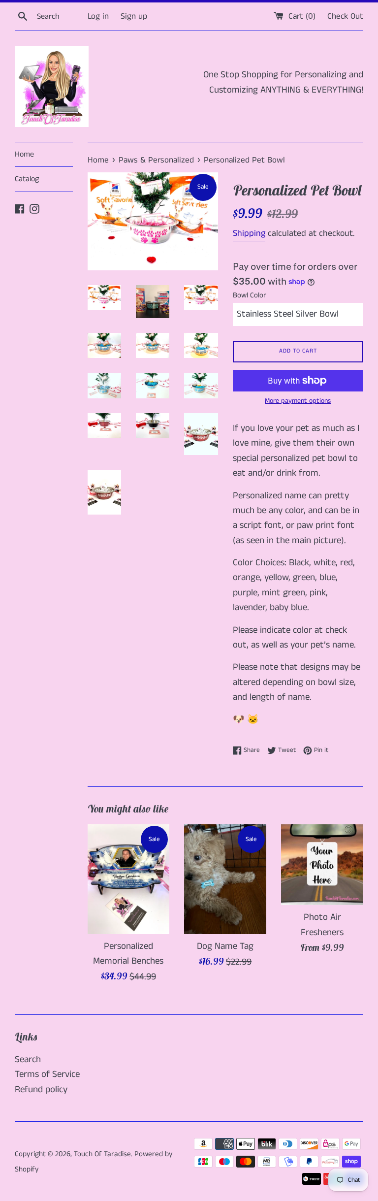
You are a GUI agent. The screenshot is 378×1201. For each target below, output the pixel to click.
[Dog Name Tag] (225, 879)
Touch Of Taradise (102, 1154)
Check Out (345, 16)
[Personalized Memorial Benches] (129, 879)
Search (28, 1059)
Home (24, 154)
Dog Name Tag (225, 946)
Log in (98, 16)
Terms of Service (47, 1074)
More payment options (298, 401)
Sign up (134, 16)
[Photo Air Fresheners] (322, 864)
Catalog (27, 179)
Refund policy (41, 1089)
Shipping (249, 233)
